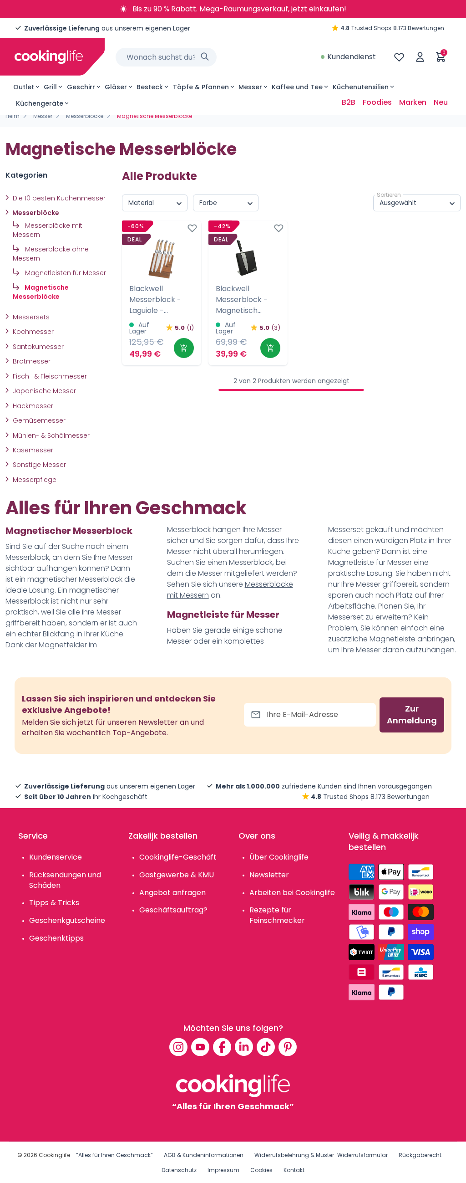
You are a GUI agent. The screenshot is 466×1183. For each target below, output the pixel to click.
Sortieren (389, 195)
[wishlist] (399, 57)
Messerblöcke (84, 116)
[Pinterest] (288, 1047)
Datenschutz (179, 1170)
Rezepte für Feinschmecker (277, 915)
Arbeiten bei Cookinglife (292, 892)
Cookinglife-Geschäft (178, 857)
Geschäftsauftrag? (173, 910)
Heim (12, 116)
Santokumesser (37, 346)
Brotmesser (31, 361)
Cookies (261, 1170)
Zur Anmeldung (412, 714)
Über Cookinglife (279, 857)
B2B (348, 102)
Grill (50, 87)
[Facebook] (222, 1047)
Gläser (116, 87)
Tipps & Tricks (54, 902)
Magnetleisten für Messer (64, 272)
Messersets (30, 317)
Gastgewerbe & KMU (176, 875)
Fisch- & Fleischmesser (49, 376)
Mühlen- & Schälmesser (50, 435)
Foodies (377, 102)
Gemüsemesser (38, 420)
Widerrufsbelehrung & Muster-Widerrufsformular (321, 1155)
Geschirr (81, 87)
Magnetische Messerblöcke (41, 292)
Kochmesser (32, 331)
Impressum (223, 1170)
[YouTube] (200, 1047)
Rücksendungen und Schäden (65, 880)
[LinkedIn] (244, 1047)
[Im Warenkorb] (184, 348)
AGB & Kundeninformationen (203, 1155)
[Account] (420, 57)
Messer (250, 87)
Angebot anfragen (172, 892)
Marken (412, 102)
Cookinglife (54, 1155)
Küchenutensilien (361, 87)
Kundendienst (351, 56)
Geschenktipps (56, 938)
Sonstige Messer (38, 464)
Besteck (150, 87)
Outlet (23, 87)
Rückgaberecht (420, 1155)
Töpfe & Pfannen (201, 87)
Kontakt (294, 1170)
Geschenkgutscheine (67, 920)
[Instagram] (178, 1047)
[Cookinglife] (49, 57)
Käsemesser (32, 450)
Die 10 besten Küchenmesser (58, 198)
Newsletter (269, 875)
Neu (441, 102)
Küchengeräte (39, 103)
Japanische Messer (43, 390)
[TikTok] (266, 1047)
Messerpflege (33, 479)
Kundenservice (55, 857)
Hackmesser (32, 405)
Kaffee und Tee (297, 87)
